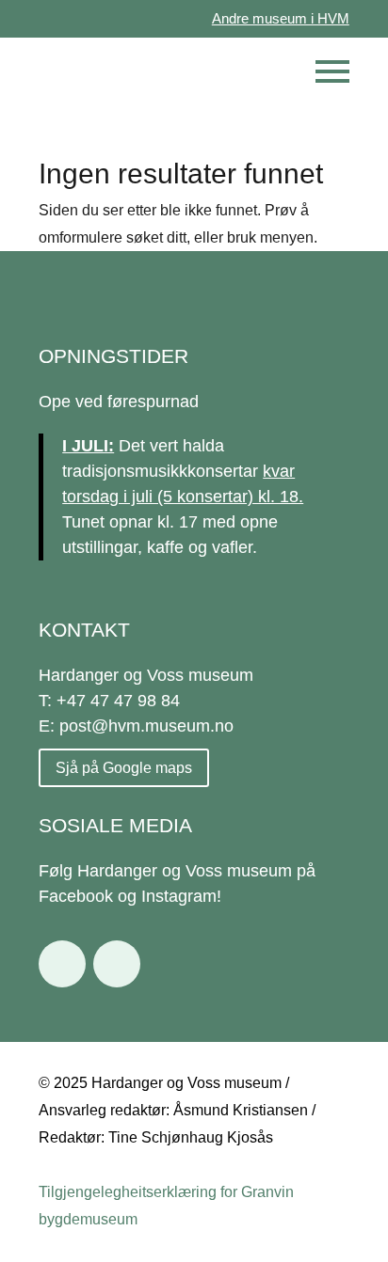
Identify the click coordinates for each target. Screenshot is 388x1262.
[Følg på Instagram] (116, 963)
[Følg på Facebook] (62, 963)
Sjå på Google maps (124, 768)
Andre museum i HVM (280, 18)
